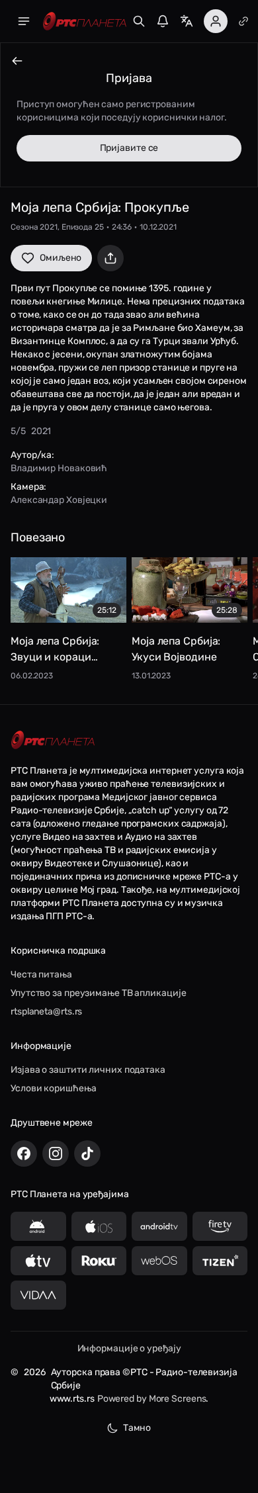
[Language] (186, 21)
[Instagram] (55, 1153)
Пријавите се (129, 148)
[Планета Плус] (243, 21)
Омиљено (60, 257)
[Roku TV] (99, 1260)
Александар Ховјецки (59, 500)
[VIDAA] (38, 1295)
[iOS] (99, 1226)
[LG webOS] (159, 1260)
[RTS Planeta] (84, 21)
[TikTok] (87, 1153)
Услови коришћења (53, 1088)
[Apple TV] (38, 1260)
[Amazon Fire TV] (220, 1226)
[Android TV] (159, 1226)
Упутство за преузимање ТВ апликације (98, 993)
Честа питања (41, 974)
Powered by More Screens (151, 1398)
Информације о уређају (129, 1348)
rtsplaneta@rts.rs (46, 1011)
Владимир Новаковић (59, 468)
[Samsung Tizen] (220, 1260)
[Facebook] (24, 1153)
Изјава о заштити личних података (88, 1069)
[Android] (38, 1226)
